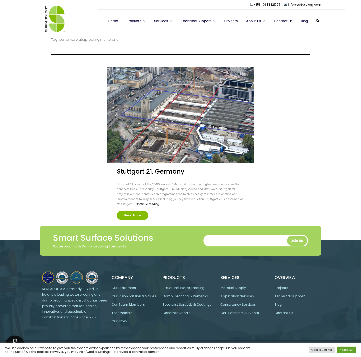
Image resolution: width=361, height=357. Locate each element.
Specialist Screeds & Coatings (187, 304)
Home (113, 21)
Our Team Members (128, 304)
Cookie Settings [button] (322, 350)
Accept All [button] (346, 350)
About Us (253, 21)
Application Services (237, 296)
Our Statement (124, 287)
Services (161, 21)
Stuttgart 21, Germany (150, 171)
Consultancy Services (238, 304)
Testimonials (122, 312)
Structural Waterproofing (183, 287)
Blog (304, 21)
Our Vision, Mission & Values (134, 296)
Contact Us (283, 21)
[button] (143, 21)
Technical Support (196, 21)
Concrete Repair (176, 312)
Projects (231, 21)
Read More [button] (132, 215)
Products (133, 21)
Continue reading (147, 204)
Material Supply (233, 287)
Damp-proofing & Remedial (185, 296)
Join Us (297, 240)
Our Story (119, 321)
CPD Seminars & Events (239, 312)
